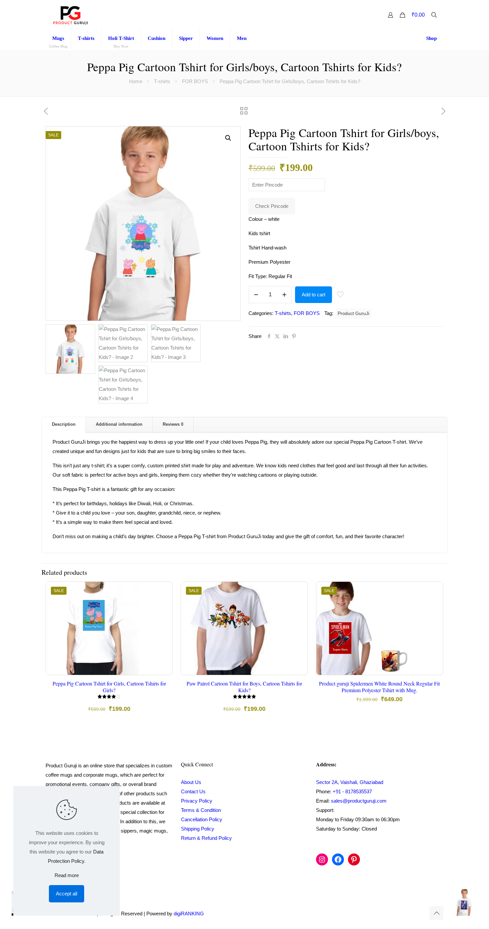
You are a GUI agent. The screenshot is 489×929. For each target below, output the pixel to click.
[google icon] (420, 913)
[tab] (64, 424)
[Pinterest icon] (413, 913)
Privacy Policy (196, 801)
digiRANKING (189, 913)
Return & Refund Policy (206, 838)
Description (64, 424)
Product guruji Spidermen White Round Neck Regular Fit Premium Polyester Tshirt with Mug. (379, 687)
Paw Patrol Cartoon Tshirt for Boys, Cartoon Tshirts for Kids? (244, 687)
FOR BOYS (195, 81)
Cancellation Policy (201, 819)
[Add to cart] (163, 591)
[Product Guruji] (70, 15)
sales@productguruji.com (359, 801)
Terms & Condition (201, 810)
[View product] (163, 605)
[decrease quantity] (256, 295)
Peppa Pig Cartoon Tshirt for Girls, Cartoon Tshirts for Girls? (109, 687)
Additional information (119, 424)
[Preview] (163, 634)
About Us (191, 782)
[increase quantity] (284, 295)
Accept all (66, 893)
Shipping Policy (197, 829)
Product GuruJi (353, 313)
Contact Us (193, 791)
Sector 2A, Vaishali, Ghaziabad (349, 782)
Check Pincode (271, 206)
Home (135, 81)
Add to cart (313, 294)
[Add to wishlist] (163, 620)
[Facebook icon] (400, 913)
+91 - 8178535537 (352, 791)
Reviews (173, 424)
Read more (67, 875)
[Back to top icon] (436, 913)
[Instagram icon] (407, 913)
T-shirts (162, 81)
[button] (228, 138)
